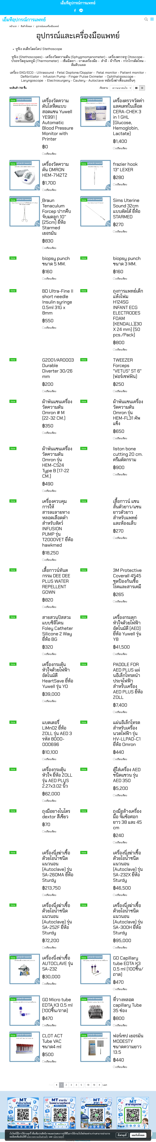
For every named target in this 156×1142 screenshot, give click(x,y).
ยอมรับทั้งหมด (138, 1135)
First (51, 1085)
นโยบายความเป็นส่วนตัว (37, 1136)
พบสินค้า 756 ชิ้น (18, 87)
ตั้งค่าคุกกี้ (122, 1135)
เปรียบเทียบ (50, 153)
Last (105, 1085)
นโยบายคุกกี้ (58, 1136)
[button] (145, 19)
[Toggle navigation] (152, 19)
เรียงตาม (105, 87)
